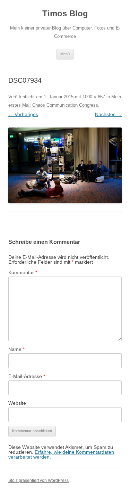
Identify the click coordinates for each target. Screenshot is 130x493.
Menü (65, 54)
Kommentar (22, 272)
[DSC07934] (65, 165)
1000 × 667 (94, 96)
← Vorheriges (23, 114)
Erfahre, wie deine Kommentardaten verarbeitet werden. (61, 454)
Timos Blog (65, 13)
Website (17, 403)
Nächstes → (108, 114)
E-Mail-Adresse (26, 376)
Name (16, 349)
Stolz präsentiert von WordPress (38, 480)
